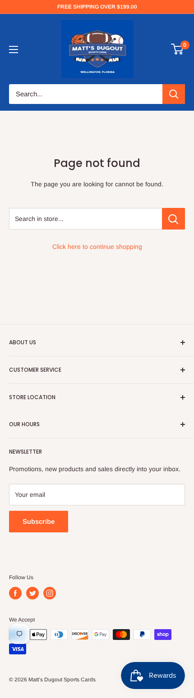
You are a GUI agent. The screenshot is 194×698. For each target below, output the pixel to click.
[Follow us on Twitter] (32, 593)
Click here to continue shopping (97, 246)
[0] (177, 49)
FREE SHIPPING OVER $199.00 (97, 7)
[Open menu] (13, 49)
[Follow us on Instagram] (49, 593)
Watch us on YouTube (40, 60)
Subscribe (39, 521)
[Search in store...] (173, 219)
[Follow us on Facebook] (15, 593)
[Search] (173, 94)
